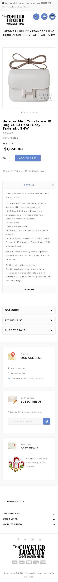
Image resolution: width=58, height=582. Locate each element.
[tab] (29, 184)
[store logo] (13, 20)
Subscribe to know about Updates (25, 412)
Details (29, 185)
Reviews (29, 289)
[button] (21, 112)
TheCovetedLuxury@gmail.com (27, 378)
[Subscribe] (46, 421)
